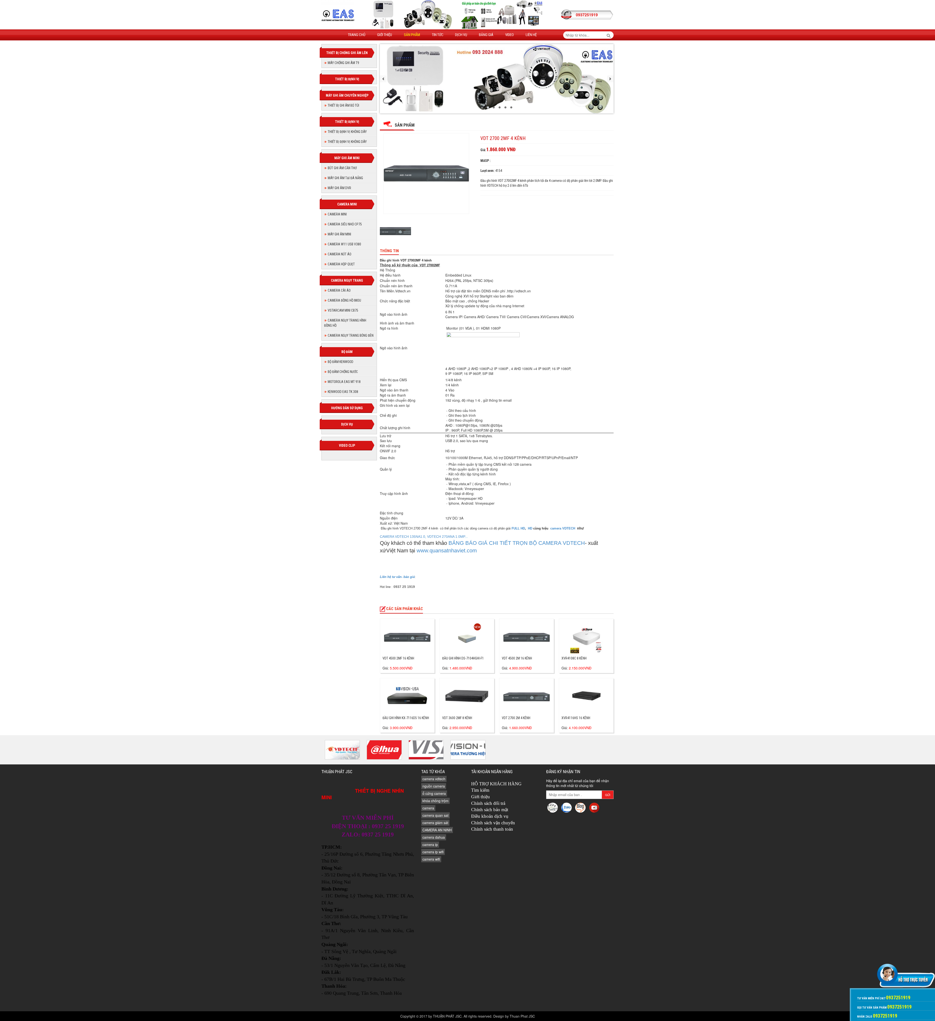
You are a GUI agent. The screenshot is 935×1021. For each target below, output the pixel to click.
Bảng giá (486, 35)
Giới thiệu (384, 35)
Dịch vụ (461, 35)
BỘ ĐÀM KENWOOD (340, 362)
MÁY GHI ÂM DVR (339, 188)
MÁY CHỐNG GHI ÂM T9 (343, 63)
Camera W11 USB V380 (344, 244)
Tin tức (437, 35)
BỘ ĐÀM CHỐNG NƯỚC (343, 372)
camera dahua (433, 837)
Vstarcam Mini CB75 (343, 310)
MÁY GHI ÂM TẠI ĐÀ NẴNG (345, 178)
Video (509, 35)
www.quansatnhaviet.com (447, 551)
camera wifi (431, 859)
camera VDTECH (563, 528)
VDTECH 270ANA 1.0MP (446, 536)
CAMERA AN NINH (437, 829)
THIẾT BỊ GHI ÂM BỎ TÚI (343, 105)
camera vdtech (433, 778)
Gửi (607, 795)
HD (529, 528)
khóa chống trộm (435, 800)
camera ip (430, 844)
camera (428, 808)
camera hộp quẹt (341, 264)
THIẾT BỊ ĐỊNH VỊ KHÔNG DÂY (347, 132)
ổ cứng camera (434, 793)
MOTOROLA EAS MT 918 (344, 382)
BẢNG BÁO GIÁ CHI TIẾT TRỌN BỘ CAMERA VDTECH (517, 543)
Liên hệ (531, 35)
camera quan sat (435, 815)
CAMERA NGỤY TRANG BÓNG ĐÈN (351, 335)
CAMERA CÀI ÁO (339, 290)
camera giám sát (435, 822)
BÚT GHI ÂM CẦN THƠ (342, 168)
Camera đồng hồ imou (344, 300)
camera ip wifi (433, 851)
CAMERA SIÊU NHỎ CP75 (345, 224)
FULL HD (518, 528)
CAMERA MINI (337, 214)
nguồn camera (433, 786)
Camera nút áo (339, 254)
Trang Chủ (356, 35)
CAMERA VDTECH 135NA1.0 (402, 536)
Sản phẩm (412, 35)
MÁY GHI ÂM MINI (339, 234)
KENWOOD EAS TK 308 (343, 392)
